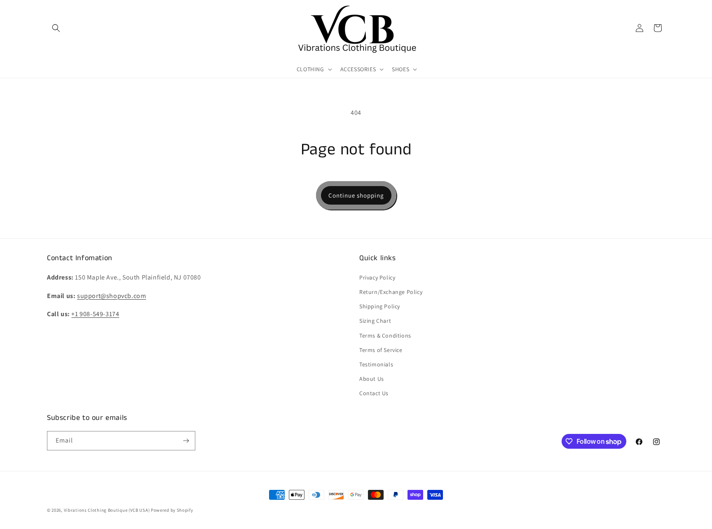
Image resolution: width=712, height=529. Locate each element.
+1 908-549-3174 (95, 314)
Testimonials (376, 364)
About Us (371, 378)
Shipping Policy (379, 306)
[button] (56, 28)
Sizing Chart (375, 320)
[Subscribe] (186, 440)
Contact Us (374, 393)
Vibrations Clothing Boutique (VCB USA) (107, 510)
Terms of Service (381, 350)
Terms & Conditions (385, 335)
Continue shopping (356, 195)
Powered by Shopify (172, 510)
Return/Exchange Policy (390, 292)
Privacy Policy (377, 277)
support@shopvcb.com (111, 295)
